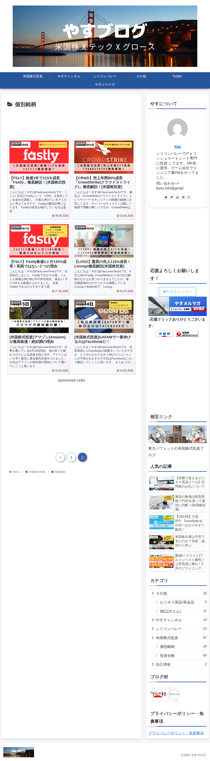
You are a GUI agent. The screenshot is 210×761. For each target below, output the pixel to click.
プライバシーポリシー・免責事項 (176, 733)
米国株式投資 (181, 638)
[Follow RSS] (188, 197)
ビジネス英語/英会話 (183, 602)
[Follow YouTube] (177, 197)
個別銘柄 (183, 646)
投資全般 (183, 655)
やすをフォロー (179, 292)
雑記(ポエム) (183, 611)
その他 (181, 593)
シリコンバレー (181, 629)
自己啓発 (181, 664)
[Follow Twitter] (171, 197)
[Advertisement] (71, 121)
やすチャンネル (181, 620)
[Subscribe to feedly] (183, 197)
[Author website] (165, 197)
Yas (177, 146)
